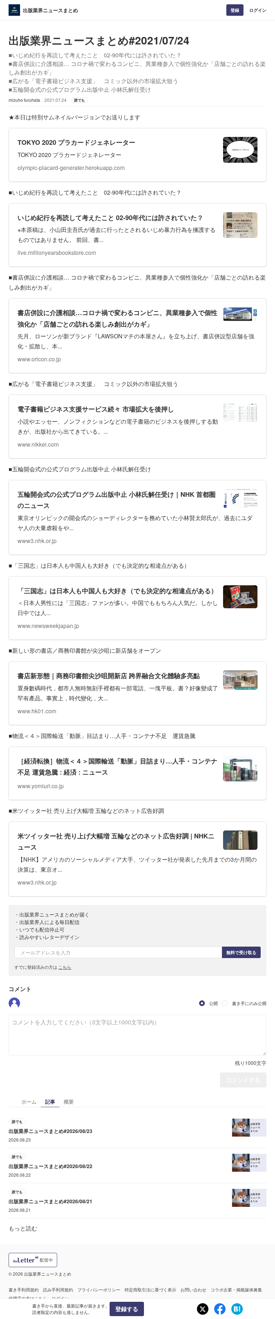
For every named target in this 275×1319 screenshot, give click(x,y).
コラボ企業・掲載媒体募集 (236, 1289)
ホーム (29, 1101)
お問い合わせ (193, 1289)
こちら (64, 967)
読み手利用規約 (58, 1289)
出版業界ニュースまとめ (50, 10)
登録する (126, 1309)
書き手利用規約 (24, 1289)
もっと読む (23, 1228)
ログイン (257, 10)
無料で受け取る (241, 952)
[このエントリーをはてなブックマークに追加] (237, 1309)
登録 (235, 10)
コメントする (243, 1080)
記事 (50, 1101)
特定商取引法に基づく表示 (150, 1289)
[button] (14, 1003)
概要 (69, 1101)
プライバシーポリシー (98, 1289)
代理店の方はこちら (28, 1298)
